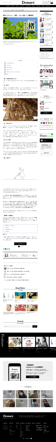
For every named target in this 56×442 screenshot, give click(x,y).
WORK (17, 6)
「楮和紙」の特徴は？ (9, 67)
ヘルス (21, 429)
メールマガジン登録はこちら (46, 125)
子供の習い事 (27, 429)
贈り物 (21, 436)
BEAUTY (12, 6)
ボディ (10, 429)
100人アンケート (22, 435)
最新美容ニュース (12, 430)
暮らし (21, 425)
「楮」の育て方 (8, 65)
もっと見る (46, 44)
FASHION (8, 6)
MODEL (33, 6)
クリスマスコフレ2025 (12, 431)
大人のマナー (42, 56)
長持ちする (7, 231)
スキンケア (11, 426)
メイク (10, 425)
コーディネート (5, 425)
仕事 (16, 426)
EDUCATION (28, 6)
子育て (21, 430)
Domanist (42, 57)
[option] (14, 345)
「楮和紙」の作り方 (9, 69)
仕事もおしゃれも (48, 52)
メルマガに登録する (33, 376)
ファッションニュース (5, 429)
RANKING (48, 6)
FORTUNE (38, 6)
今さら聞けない (43, 52)
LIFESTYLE (22, 6)
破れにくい (7, 227)
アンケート (45, 140)
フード (21, 426)
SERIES (43, 6)
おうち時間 (46, 57)
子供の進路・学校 (28, 430)
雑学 (16, 425)
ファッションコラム (5, 426)
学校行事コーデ (27, 426)
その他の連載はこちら (46, 112)
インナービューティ (12, 434)
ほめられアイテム (48, 56)
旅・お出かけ (21, 431)
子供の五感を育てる (28, 425)
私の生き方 (21, 434)
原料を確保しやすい (9, 229)
